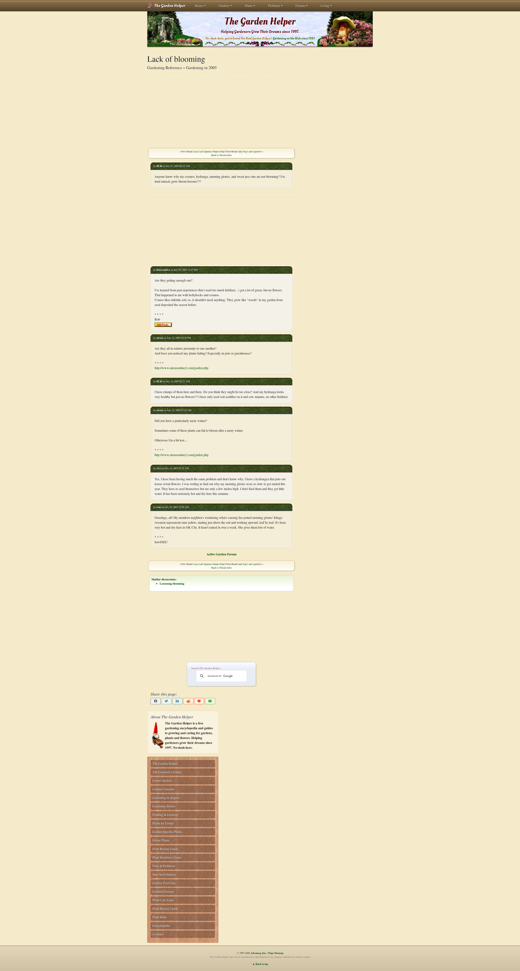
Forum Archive (162, 780)
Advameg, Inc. (258, 953)
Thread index (225, 155)
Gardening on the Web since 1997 (294, 38)
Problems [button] (274, 5)
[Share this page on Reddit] (188, 701)
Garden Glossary (163, 891)
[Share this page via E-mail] (210, 701)
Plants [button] (249, 5)
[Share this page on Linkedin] (177, 701)
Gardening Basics (164, 806)
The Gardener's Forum (167, 772)
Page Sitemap (275, 953)
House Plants (161, 840)
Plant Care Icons (163, 900)
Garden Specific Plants (167, 832)
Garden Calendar (163, 789)
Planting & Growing (166, 815)
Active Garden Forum (221, 554)
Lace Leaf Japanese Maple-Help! (209, 151)
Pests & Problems (164, 866)
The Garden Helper (169, 6)
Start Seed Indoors (164, 874)
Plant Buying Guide (165, 849)
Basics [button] (199, 5)
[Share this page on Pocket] (199, 701)
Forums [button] (300, 5)
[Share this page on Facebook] (156, 701)
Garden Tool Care (164, 883)
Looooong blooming (172, 583)
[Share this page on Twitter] (166, 701)
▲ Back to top (260, 964)
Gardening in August (166, 797)
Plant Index (160, 917)
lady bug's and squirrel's (250, 151)
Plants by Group (163, 823)
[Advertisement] (221, 109)
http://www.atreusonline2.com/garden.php (181, 368)
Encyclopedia (161, 925)
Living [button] (325, 5)
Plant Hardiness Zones (167, 857)
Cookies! (158, 934)
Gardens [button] (224, 5)
